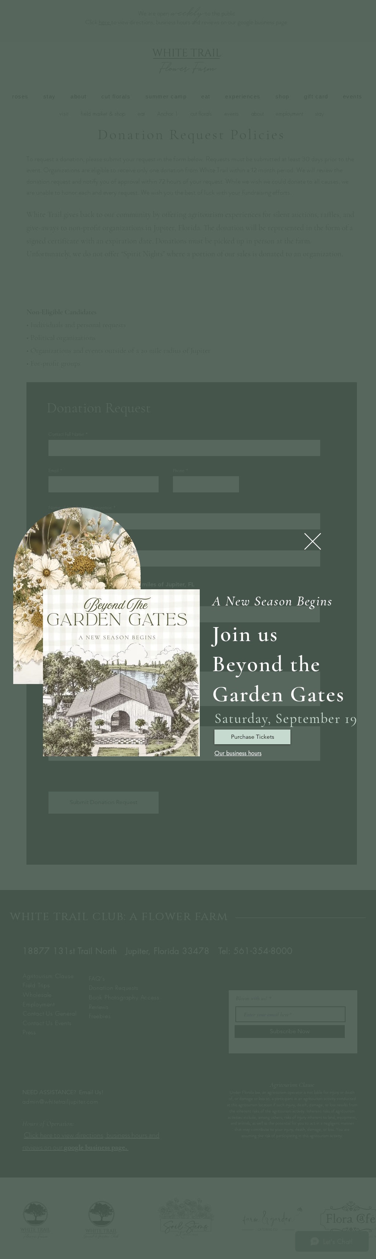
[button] (312, 541)
